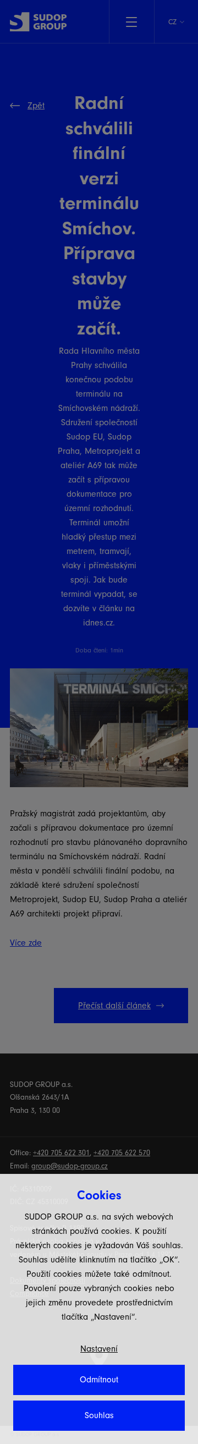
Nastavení (99, 1349)
